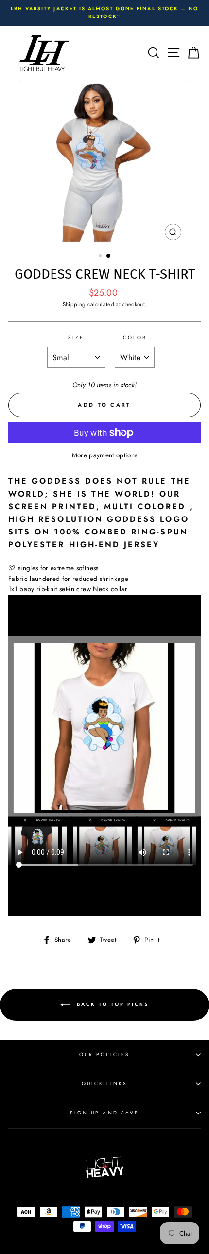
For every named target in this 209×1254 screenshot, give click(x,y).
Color (135, 337)
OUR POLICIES (104, 1054)
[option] (104, 13)
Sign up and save (104, 1112)
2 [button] (108, 256)
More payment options (105, 455)
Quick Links (105, 1083)
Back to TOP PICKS (111, 1004)
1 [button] (101, 256)
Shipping (74, 304)
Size (76, 337)
